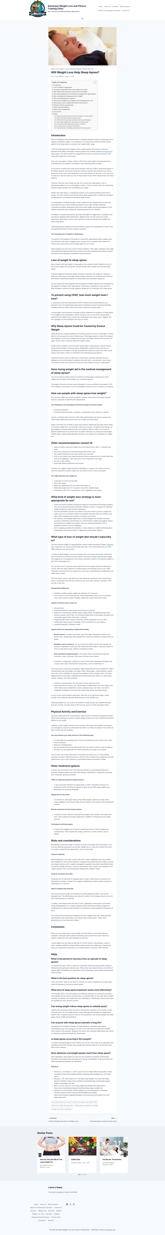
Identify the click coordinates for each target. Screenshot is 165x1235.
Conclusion (57, 111)
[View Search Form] (82, 18)
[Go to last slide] (40, 1155)
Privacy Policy (56, 1217)
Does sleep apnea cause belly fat (61, 1102)
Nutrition (57, 1214)
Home (100, 6)
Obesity (62, 69)
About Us (107, 6)
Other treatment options (61, 107)
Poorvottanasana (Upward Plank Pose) (103, 1120)
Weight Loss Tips (88, 69)
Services (115, 6)
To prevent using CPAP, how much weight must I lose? (70, 89)
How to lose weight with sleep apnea (62, 1105)
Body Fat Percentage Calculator (109, 10)
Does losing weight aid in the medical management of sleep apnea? (75, 94)
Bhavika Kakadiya (109, 1162)
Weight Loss (55, 69)
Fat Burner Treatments (112, 1159)
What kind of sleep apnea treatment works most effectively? (74, 120)
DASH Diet (75, 1159)
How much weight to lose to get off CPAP (85, 1102)
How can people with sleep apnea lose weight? (68, 96)
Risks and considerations (62, 109)
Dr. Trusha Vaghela (58, 76)
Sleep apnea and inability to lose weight (86, 1105)
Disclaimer (42, 1220)
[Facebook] (67, 1204)
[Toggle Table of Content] (94, 82)
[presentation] (51, 1146)
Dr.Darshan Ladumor (47, 1165)
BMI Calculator (125, 6)
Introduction (57, 85)
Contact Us (126, 10)
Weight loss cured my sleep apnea (62, 1109)
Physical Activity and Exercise (63, 105)
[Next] (125, 1155)
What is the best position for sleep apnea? (69, 118)
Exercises (49, 1214)
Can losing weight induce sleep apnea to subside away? (73, 122)
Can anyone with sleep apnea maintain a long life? (71, 124)
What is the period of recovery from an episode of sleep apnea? (75, 116)
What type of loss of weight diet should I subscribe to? (71, 103)
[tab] (80, 1174)
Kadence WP (111, 1230)
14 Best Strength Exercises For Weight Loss (63, 1120)
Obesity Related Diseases (74, 69)
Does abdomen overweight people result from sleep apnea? (73, 128)
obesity (87, 227)
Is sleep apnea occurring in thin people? (68, 126)
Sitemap (50, 1220)
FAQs (55, 114)
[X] (70, 1204)
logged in (60, 1192)
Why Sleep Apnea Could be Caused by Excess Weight (70, 92)
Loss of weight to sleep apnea (62, 87)
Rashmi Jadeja (77, 1162)
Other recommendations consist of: (64, 98)
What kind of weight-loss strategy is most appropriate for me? (73, 100)
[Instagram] (73, 1204)
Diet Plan (51, 1211)
